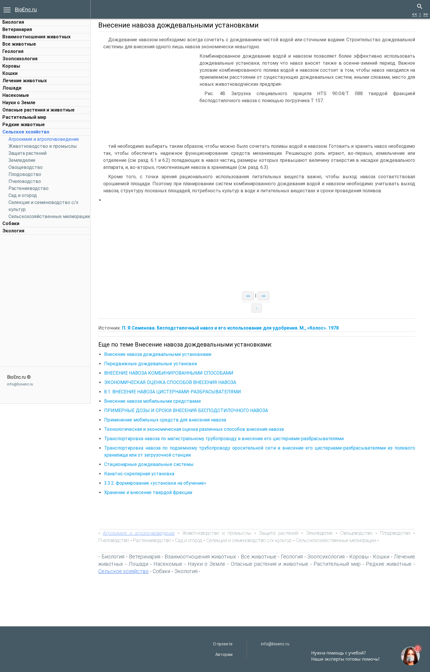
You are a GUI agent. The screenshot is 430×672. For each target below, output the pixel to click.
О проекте (223, 644)
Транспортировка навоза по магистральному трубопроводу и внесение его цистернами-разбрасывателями (224, 438)
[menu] (7, 9)
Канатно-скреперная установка (139, 473)
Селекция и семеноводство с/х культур (249, 540)
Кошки (10, 73)
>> (425, 14)
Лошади (11, 88)
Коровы (11, 66)
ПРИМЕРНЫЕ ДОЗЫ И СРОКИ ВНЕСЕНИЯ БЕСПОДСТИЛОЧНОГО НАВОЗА (186, 410)
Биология (13, 22)
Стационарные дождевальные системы (149, 464)
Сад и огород (22, 195)
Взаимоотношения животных (36, 37)
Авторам (224, 654)
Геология (12, 51)
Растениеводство (28, 188)
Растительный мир (24, 117)
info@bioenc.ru (20, 384)
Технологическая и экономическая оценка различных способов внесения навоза (194, 429)
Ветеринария (17, 29)
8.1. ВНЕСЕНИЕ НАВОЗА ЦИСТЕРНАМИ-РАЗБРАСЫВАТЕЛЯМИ (172, 392)
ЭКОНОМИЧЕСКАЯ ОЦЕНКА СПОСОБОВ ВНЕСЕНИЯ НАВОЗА (170, 382)
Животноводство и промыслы (42, 146)
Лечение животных (24, 80)
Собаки (10, 223)
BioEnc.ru (26, 9)
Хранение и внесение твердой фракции (148, 492)
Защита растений (27, 153)
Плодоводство (24, 174)
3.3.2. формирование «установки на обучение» (155, 483)
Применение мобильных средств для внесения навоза (165, 420)
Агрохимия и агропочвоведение (43, 139)
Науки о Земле (18, 102)
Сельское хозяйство (25, 132)
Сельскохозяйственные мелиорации (49, 216)
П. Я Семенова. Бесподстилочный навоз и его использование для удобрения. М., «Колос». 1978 (230, 328)
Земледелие (21, 160)
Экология (13, 231)
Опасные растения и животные (38, 110)
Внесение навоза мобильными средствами (152, 401)
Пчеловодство (24, 181)
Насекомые (15, 95)
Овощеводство (25, 167)
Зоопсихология (19, 58)
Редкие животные (23, 124)
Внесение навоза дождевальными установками (157, 354)
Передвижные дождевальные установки (150, 363)
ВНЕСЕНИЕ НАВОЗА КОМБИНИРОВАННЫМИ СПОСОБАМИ (168, 373)
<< (414, 14)
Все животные (19, 44)
